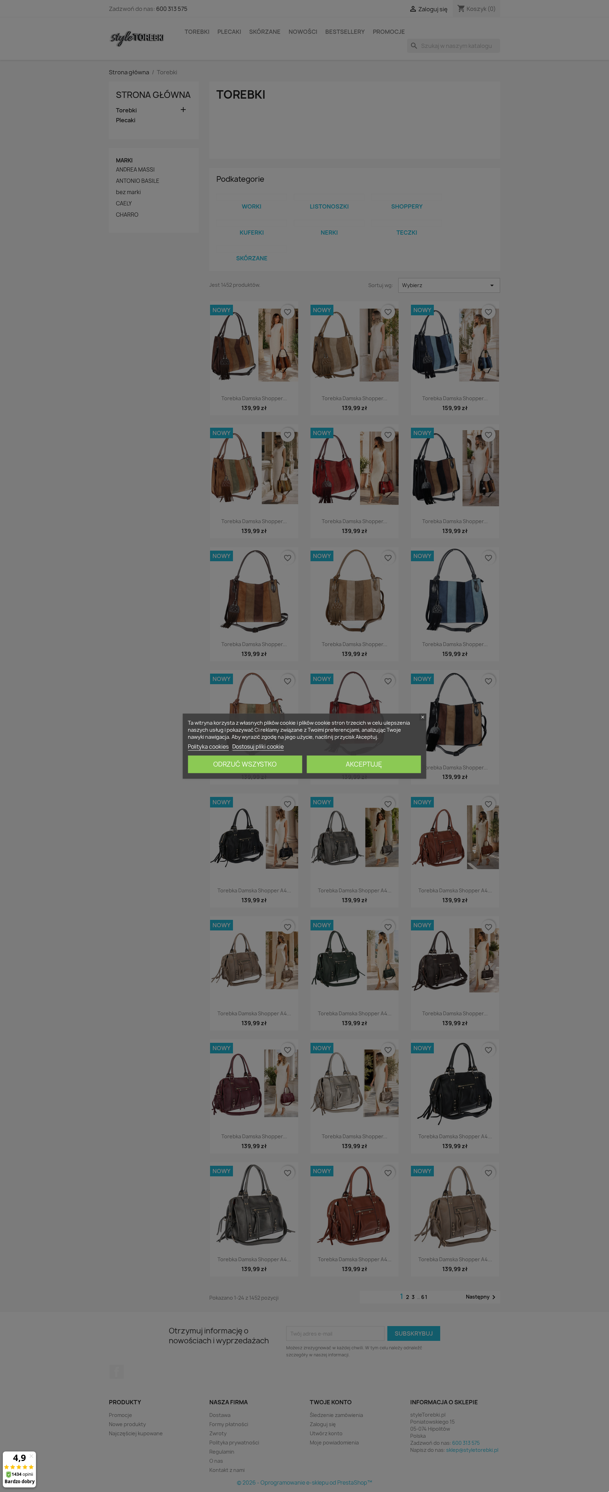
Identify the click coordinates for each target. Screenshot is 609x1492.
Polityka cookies (208, 746)
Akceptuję (364, 764)
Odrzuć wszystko (245, 764)
